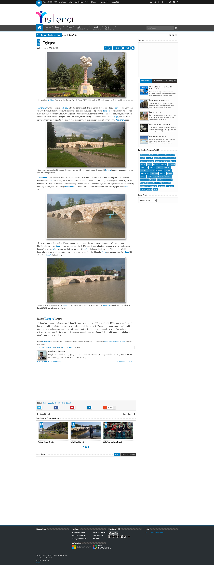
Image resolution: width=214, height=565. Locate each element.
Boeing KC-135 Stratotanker (157, 136)
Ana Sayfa (63, 2)
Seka (51, 180)
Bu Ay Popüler (158, 81)
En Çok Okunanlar (145, 81)
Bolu (172, 161)
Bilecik (166, 161)
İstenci (38, 563)
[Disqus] (86, 489)
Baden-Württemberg (146, 161)
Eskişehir (142, 167)
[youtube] (170, 2)
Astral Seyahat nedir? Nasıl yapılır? (159, 124)
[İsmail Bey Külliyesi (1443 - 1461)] (144, 103)
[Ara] (176, 28)
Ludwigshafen (157, 177)
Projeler (96, 538)
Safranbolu (167, 180)
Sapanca (150, 183)
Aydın (156, 158)
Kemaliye (153, 173)
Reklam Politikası (79, 535)
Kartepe (167, 170)
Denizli (155, 164)
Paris (158, 180)
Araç (141, 158)
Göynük (166, 167)
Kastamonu (42, 107)
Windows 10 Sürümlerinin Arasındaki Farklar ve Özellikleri (161, 88)
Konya (142, 177)
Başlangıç (48, 28)
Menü (109, 28)
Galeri (70, 2)
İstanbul (169, 186)
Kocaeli (161, 173)
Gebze (158, 167)
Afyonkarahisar (144, 155)
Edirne (163, 164)
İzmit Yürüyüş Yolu (155, 112)
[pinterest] (174, 2)
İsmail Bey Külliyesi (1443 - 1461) (159, 100)
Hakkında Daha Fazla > (125, 361)
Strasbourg (143, 186)
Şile (155, 189)
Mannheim (143, 180)
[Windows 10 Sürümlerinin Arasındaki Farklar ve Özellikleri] (144, 90)
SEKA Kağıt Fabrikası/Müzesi (112, 442)
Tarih (82, 28)
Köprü (58, 246)
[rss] (151, 2)
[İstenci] (39, 27)
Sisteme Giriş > (115, 2)
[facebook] (158, 2)
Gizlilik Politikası (99, 532)
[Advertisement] (133, 16)
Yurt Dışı (69, 28)
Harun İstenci (46, 341)
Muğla (152, 180)
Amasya (163, 155)
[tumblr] (178, 2)
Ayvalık (163, 158)
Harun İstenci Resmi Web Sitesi (49, 361)
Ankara (171, 155)
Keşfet (58, 28)
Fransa (151, 167)
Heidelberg (143, 170)
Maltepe (167, 177)
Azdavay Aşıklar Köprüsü (46, 442)
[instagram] (155, 2)
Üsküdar (160, 186)
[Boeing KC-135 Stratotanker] (144, 139)
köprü (116, 107)
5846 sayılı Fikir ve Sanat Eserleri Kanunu (114, 341)
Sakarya (142, 183)
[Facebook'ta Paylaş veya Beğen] (61, 407)
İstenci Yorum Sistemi (128, 454)
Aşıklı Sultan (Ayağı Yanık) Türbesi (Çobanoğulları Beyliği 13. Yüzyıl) (91, 35)
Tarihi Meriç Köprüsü (77, 442)
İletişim (93, 2)
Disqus (117, 454)
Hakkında (103, 2)
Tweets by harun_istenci (154, 532)
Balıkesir (158, 161)
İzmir (141, 189)
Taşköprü (49, 43)
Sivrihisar (165, 183)
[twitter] (162, 2)
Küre (148, 177)
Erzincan (170, 164)
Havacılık (97, 28)
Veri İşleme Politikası (80, 538)
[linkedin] (166, 2)
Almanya (154, 155)
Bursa (142, 164)
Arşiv (87, 2)
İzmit (148, 189)
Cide (148, 164)
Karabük (158, 170)
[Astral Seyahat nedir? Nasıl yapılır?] (144, 127)
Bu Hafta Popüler (170, 81)
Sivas (157, 183)
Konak (169, 173)
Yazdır (117, 48)
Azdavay (171, 158)
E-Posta (127, 48)
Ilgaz (151, 170)
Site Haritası (79, 2)
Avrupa (148, 158)
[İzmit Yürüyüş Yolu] (144, 115)
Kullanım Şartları (78, 532)
